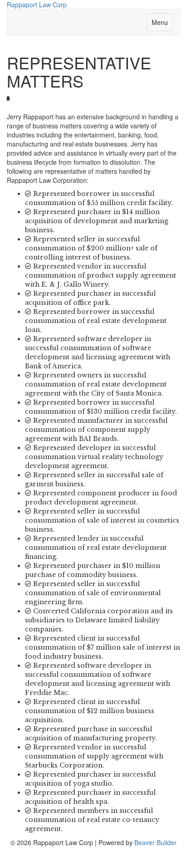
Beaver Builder (155, 842)
